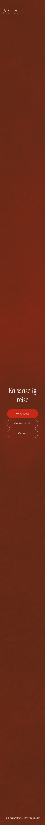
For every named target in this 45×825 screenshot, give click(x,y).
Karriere (22, 433)
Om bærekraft (22, 423)
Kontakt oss (22, 413)
